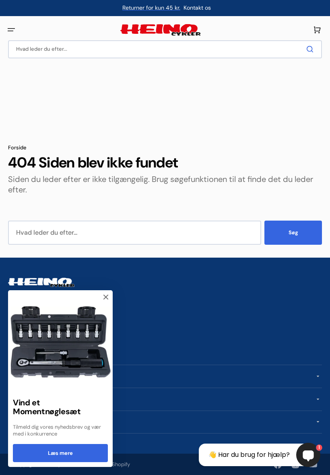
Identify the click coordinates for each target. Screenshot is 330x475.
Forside (17, 148)
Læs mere (60, 453)
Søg (293, 232)
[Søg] (311, 49)
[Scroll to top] (10, 464)
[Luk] (106, 297)
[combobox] (165, 49)
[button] (11, 30)
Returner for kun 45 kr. (151, 7)
